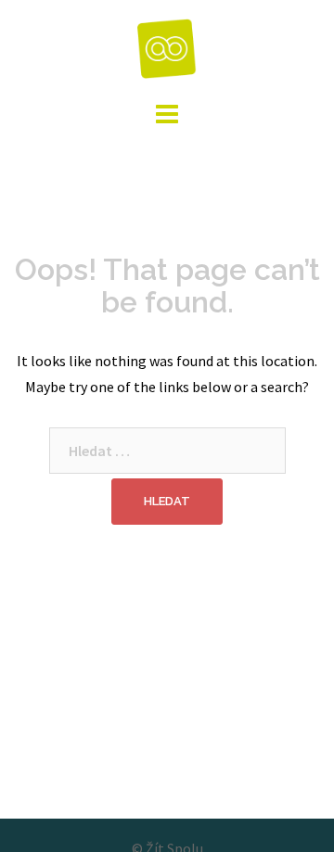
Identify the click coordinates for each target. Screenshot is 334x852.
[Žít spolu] (167, 46)
